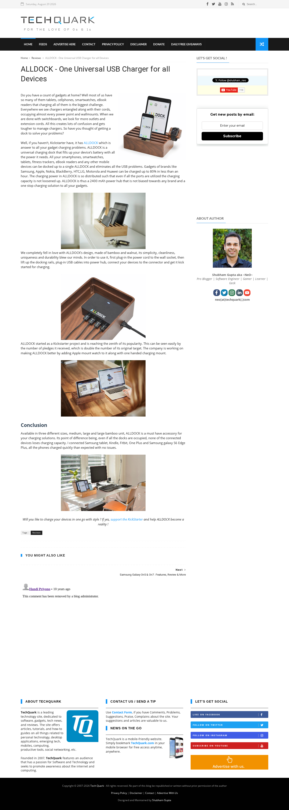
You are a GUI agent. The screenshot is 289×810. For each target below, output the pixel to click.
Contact (88, 44)
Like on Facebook (206, 714)
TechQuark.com (142, 743)
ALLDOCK (91, 143)
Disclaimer (138, 44)
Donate (159, 44)
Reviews (37, 58)
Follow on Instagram (210, 735)
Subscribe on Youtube (210, 745)
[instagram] (226, 4)
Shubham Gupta (161, 800)
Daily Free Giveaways (186, 44)
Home (28, 44)
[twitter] (213, 4)
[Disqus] (103, 635)
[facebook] (207, 4)
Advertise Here (65, 44)
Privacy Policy (113, 44)
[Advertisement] (191, 23)
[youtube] (220, 4)
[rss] (232, 4)
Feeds (43, 44)
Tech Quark (97, 786)
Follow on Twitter (208, 724)
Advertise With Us (167, 793)
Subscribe (232, 136)
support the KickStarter (127, 519)
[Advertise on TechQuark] (229, 768)
